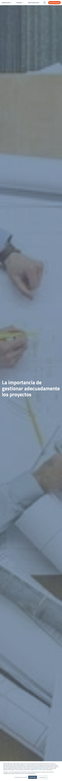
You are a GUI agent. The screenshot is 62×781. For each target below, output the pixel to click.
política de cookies (38, 769)
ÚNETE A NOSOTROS (33, 2)
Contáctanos (54, 2)
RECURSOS (19, 2)
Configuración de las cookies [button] (20, 777)
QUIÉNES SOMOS (6, 2)
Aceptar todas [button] (33, 777)
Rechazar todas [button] (42, 777)
